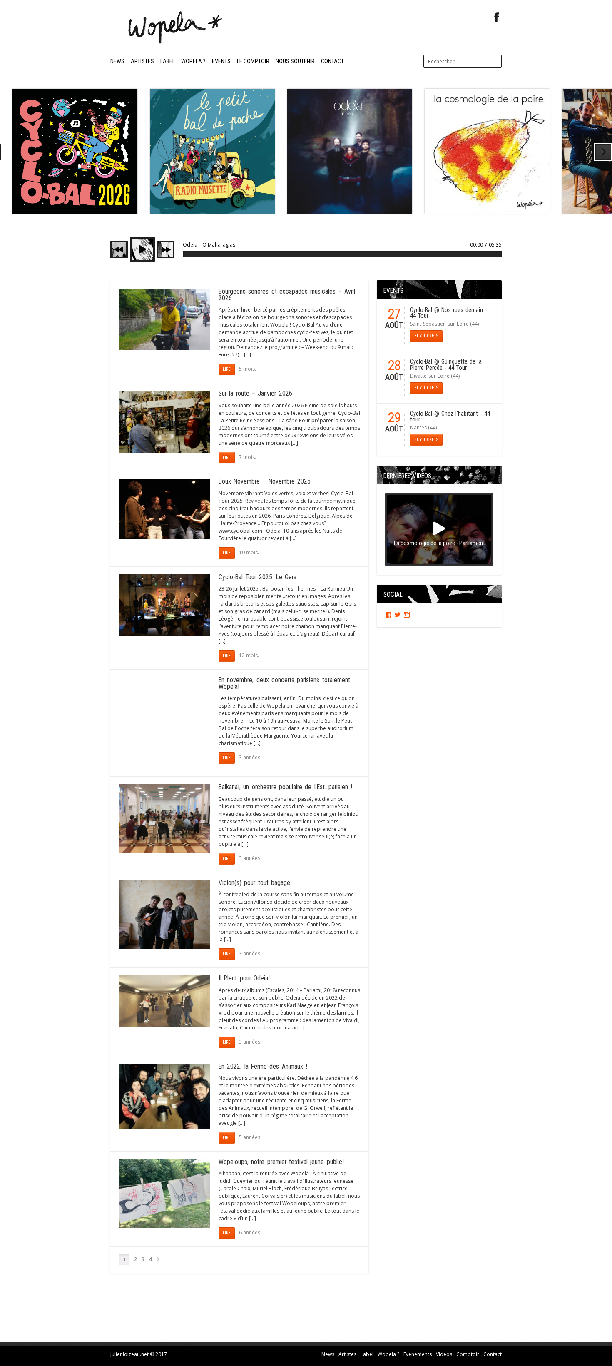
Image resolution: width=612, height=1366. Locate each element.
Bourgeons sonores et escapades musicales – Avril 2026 (287, 295)
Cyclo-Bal (421, 310)
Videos (444, 1354)
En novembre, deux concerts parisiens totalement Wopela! (284, 683)
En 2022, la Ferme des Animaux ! (263, 1066)
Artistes (142, 61)
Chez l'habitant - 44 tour (450, 416)
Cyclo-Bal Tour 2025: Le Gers (257, 577)
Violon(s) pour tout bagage (254, 883)
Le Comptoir (253, 61)
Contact (332, 61)
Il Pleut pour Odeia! (244, 978)
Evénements (417, 1354)
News (117, 61)
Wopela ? (193, 61)
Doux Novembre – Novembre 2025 (265, 481)
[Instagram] (406, 614)
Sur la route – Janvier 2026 (255, 393)
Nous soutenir (295, 61)
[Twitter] (397, 614)
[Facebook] (497, 17)
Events (221, 61)
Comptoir (467, 1354)
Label (167, 61)
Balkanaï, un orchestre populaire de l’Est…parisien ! (285, 787)
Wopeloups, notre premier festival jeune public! (281, 1162)
